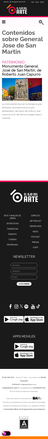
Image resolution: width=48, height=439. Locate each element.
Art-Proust (35, 221)
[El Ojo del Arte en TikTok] (38, 306)
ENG (37, 2)
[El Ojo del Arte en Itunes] (34, 319)
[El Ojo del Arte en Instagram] (16, 307)
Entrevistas (13, 223)
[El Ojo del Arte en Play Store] (14, 319)
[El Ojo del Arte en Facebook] (10, 307)
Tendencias (12, 229)
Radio (35, 232)
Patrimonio (13, 62)
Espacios (35, 216)
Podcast (35, 237)
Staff (35, 247)
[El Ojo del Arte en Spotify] (26, 307)
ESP (32, 2)
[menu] (3, 22)
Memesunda (35, 226)
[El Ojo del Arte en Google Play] (24, 346)
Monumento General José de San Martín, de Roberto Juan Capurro (21, 70)
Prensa (35, 242)
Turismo (12, 239)
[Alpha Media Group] (24, 423)
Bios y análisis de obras (12, 217)
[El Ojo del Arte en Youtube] (33, 307)
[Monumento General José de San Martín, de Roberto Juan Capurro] (22, 89)
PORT (42, 2)
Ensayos (12, 234)
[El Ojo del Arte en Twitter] (21, 306)
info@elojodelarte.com (28, 384)
